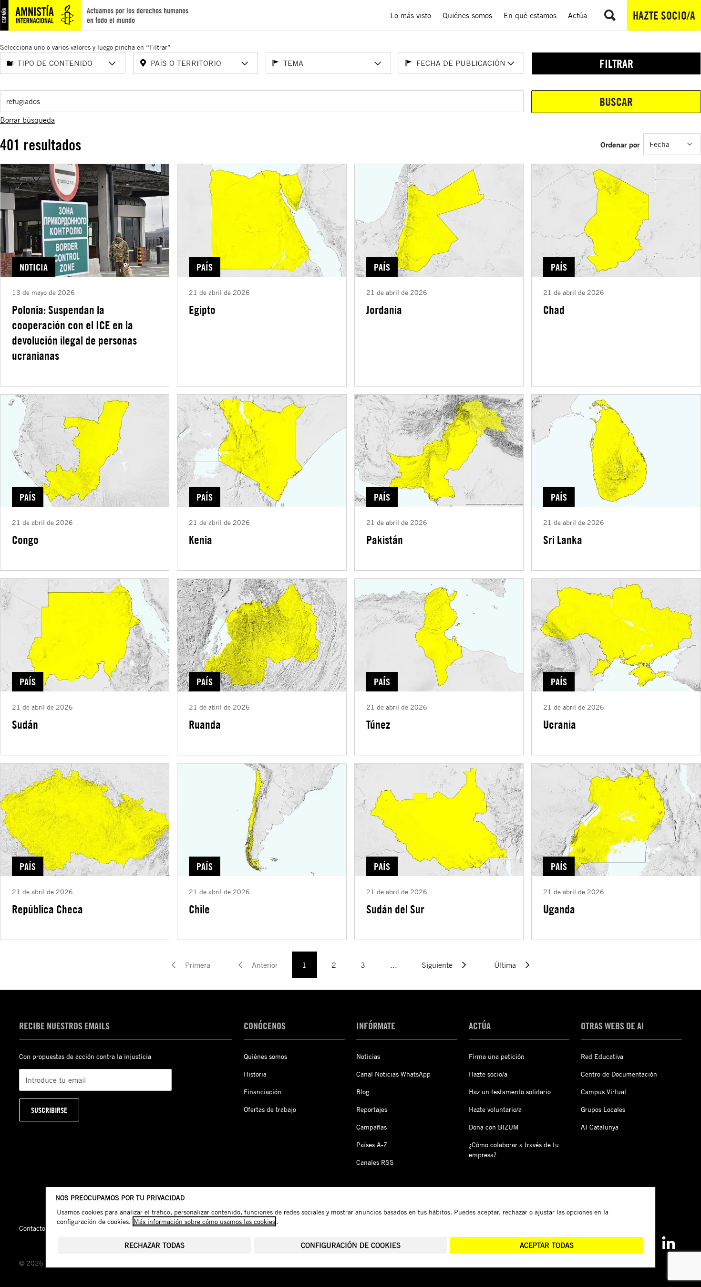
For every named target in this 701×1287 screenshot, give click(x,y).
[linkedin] (668, 1242)
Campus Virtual (603, 1092)
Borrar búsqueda (27, 120)
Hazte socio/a (664, 15)
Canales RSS (375, 1162)
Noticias (368, 1056)
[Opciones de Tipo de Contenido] (112, 63)
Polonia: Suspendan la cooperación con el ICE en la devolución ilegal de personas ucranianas (74, 333)
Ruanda (205, 724)
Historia (255, 1074)
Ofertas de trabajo (270, 1109)
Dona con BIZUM (494, 1127)
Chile (199, 909)
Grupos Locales (603, 1109)
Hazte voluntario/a (495, 1109)
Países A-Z (371, 1145)
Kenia (200, 540)
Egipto (202, 310)
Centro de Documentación (619, 1074)
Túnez (378, 724)
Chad (554, 310)
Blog (362, 1092)
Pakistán (384, 540)
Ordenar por (619, 144)
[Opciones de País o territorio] (244, 63)
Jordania (384, 310)
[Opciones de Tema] (377, 63)
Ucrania (559, 724)
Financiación (262, 1092)
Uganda (559, 909)
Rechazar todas (154, 1245)
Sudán (25, 724)
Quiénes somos (265, 1056)
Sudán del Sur (395, 909)
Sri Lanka (562, 540)
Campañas (371, 1127)
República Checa (47, 909)
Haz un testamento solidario (510, 1092)
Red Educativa (602, 1056)
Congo (25, 540)
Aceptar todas (547, 1245)
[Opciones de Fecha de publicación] (510, 63)
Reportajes (371, 1109)
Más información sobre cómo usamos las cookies (204, 1221)
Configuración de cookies (351, 1245)
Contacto (32, 1228)
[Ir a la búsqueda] (610, 15)
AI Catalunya (600, 1127)
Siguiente (437, 965)
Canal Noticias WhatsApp (393, 1074)
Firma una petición (497, 1056)
